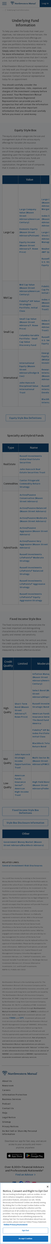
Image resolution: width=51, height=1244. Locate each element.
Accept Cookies (25, 1239)
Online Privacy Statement (16, 1225)
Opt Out (25, 1231)
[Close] (47, 1187)
